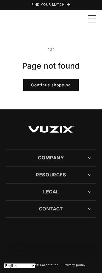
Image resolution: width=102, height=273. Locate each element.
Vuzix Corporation (44, 265)
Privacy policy (75, 265)
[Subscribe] (89, 248)
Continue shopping (51, 84)
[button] (92, 19)
